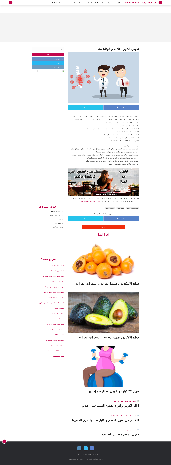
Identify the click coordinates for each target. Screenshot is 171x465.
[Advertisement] (85, 27)
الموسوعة (110, 2)
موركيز (70, 459)
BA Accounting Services (57, 345)
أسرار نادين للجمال (59, 308)
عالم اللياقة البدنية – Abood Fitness (141, 2)
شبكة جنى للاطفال (59, 335)
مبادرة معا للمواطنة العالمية (57, 281)
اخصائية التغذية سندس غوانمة (56, 319)
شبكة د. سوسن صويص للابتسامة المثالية (53, 276)
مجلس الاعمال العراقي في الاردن (55, 324)
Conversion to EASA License (56, 350)
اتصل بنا (54, 2)
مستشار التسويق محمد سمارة (56, 329)
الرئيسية (118, 2)
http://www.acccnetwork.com (90, 201)
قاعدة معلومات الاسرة (58, 313)
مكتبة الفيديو (89, 2)
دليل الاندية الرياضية (100, 2)
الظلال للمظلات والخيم (58, 356)
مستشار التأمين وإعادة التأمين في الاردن (53, 292)
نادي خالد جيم (59, 223)
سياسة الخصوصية (63, 2)
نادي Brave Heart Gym (56, 211)
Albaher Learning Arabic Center (55, 340)
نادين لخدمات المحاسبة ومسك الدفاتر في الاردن (51, 303)
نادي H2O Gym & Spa (56, 215)
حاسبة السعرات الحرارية (77, 2)
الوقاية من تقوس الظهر (132, 208)
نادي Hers (60, 219)
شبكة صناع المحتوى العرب (57, 265)
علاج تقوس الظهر (110, 208)
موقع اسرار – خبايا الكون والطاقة (55, 297)
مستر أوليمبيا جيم (58, 227)
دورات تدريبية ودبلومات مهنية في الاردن (53, 287)
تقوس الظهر (120, 208)
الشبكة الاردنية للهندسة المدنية (56, 271)
